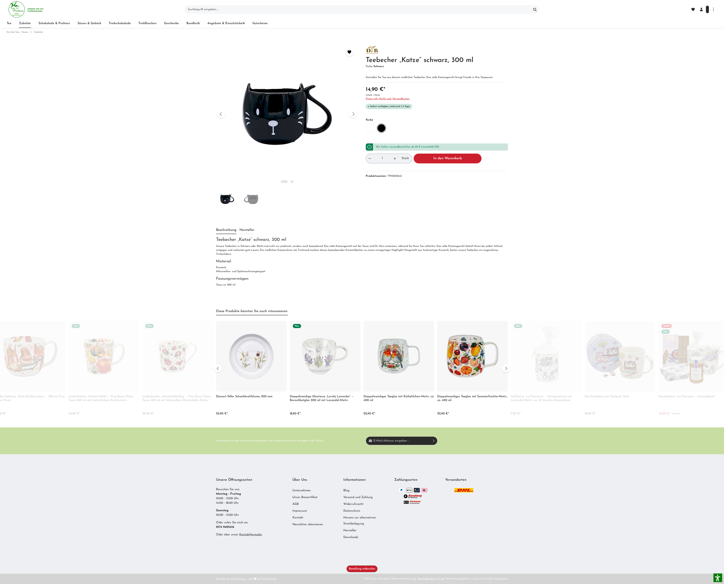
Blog (346, 490)
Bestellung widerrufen (362, 568)
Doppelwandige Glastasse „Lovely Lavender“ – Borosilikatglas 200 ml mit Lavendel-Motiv (321, 398)
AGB (295, 504)
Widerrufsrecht (353, 504)
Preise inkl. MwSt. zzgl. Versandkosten (388, 98)
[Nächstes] (353, 114)
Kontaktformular (250, 534)
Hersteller (349, 530)
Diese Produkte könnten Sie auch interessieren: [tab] (252, 311)
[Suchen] (535, 9)
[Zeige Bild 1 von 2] (284, 181)
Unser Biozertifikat (305, 497)
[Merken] (349, 52)
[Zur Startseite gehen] (26, 9)
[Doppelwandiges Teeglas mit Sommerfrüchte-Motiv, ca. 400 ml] (472, 356)
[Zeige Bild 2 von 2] (292, 181)
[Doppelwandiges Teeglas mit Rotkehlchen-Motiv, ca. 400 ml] (399, 356)
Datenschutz (351, 510)
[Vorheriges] (221, 114)
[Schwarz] (381, 128)
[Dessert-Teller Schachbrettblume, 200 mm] (251, 356)
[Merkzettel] (693, 9)
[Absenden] (433, 440)
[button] (717, 577)
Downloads (350, 537)
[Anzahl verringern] (370, 158)
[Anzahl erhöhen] (395, 158)
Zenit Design (269, 579)
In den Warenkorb (447, 158)
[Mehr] (713, 9)
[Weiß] (370, 128)
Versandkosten (425, 578)
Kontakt (297, 517)
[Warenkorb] (707, 9)
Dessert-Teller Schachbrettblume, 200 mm (244, 396)
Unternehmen (301, 490)
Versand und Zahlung (358, 497)
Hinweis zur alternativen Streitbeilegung (359, 520)
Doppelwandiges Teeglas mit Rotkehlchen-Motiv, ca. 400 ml (399, 398)
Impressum (299, 510)
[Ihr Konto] (701, 9)
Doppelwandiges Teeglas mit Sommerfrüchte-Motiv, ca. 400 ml (472, 398)
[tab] (226, 230)
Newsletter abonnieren (307, 524)
